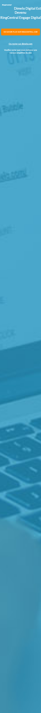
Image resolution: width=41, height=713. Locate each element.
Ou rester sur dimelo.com (20, 43)
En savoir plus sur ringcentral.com (20, 32)
